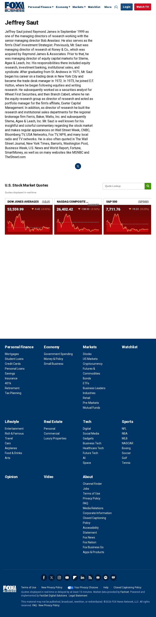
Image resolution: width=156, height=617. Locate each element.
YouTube (67, 577)
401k (8, 383)
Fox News (89, 537)
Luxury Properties (55, 438)
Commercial (52, 433)
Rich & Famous (14, 433)
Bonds (87, 378)
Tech (87, 421)
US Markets (90, 358)
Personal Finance (39, 7)
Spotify (105, 577)
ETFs (86, 383)
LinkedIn (82, 577)
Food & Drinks (13, 453)
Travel (9, 438)
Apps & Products (93, 552)
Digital (87, 428)
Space (87, 462)
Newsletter (98, 577)
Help (105, 587)
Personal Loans (15, 368)
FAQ (85, 503)
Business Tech (92, 443)
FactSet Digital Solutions (53, 595)
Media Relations (93, 508)
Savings (10, 373)
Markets (78, 7)
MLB (125, 438)
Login (126, 6)
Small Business (53, 363)
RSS (90, 577)
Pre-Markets (91, 402)
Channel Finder (92, 483)
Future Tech (90, 453)
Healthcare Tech (93, 448)
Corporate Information (97, 513)
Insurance (11, 378)
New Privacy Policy (51, 587)
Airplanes (11, 448)
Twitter (51, 577)
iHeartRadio (113, 577)
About (88, 477)
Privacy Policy (91, 498)
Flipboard (75, 577)
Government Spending (58, 354)
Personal (49, 428)
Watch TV (142, 6)
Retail (86, 398)
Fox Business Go (93, 547)
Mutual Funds (91, 407)
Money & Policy (53, 358)
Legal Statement (78, 595)
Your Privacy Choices (86, 587)
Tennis (126, 462)
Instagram (59, 577)
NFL (124, 428)
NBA (125, 433)
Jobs (86, 488)
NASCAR (127, 443)
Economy (62, 7)
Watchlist (94, 7)
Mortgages (12, 354)
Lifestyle (12, 421)
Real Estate (53, 421)
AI (84, 458)
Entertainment (14, 428)
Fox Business (14, 7)
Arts (7, 458)
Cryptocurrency (93, 363)
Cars (8, 443)
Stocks (87, 354)
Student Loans (14, 358)
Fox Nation (89, 542)
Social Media (91, 433)
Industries (89, 393)
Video (48, 477)
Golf (124, 458)
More (108, 7)
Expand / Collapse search (116, 7)
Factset (124, 592)
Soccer (126, 453)
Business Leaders (94, 388)
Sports (127, 421)
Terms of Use (91, 493)
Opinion (11, 477)
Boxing (126, 448)
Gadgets (88, 438)
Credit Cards (13, 363)
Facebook (44, 577)
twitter (78, 166)
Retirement (12, 388)
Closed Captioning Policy (127, 587)
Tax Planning (13, 393)
